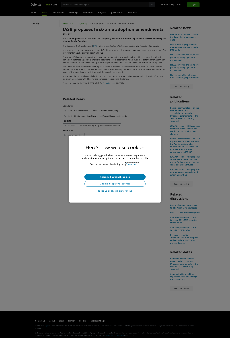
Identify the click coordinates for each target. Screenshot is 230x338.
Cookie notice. (133, 164)
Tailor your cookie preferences (115, 190)
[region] (115, 168)
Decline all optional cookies (115, 183)
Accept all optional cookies (115, 176)
